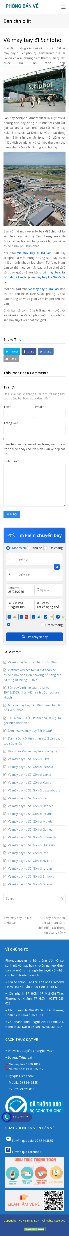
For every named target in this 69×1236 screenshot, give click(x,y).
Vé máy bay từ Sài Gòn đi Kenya (29, 783)
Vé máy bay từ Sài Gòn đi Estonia (30, 767)
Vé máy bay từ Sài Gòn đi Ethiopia (31, 876)
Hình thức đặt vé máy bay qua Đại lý (32, 751)
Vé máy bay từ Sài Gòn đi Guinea (30, 829)
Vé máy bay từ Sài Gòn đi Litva (28, 759)
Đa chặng (56, 548)
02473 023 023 (24, 1089)
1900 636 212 (34, 1069)
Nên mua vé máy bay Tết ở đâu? (30, 731)
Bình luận (11, 461)
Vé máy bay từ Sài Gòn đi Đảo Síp (30, 806)
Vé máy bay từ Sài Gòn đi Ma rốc (30, 821)
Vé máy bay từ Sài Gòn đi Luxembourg (34, 790)
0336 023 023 (21, 1117)
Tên (7, 407)
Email (39, 407)
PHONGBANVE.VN (28, 1220)
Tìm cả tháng (54, 625)
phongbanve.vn (43, 1051)
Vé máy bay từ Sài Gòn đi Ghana (30, 884)
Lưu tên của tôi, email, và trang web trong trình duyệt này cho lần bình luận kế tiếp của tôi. (35, 449)
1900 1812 (33, 1064)
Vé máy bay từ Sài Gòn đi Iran (28, 798)
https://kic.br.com (34, 1225)
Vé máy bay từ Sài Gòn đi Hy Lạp (30, 861)
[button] (63, 7)
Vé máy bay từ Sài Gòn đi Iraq (28, 853)
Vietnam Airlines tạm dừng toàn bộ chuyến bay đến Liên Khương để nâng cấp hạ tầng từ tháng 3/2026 (32, 675)
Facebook (34, 1152)
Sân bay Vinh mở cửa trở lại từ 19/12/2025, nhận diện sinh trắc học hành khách (32, 692)
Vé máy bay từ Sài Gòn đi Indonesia (32, 837)
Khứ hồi (37, 548)
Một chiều (19, 548)
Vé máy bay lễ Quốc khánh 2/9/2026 (32, 662)
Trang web (11, 423)
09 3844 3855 (29, 1083)
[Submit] (62, 898)
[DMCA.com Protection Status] (35, 1230)
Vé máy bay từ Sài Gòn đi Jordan (30, 868)
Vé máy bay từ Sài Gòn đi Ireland (30, 814)
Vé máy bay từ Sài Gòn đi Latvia (29, 775)
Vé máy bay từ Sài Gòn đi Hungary (31, 845)
